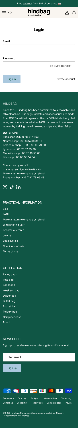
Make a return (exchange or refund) (24, 173)
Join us (7, 235)
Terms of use (10, 251)
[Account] (66, 13)
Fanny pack (10, 274)
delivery (27, 3)
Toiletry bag (10, 311)
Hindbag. (15, 413)
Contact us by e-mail (15, 165)
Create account (66, 78)
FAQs (6, 214)
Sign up (12, 367)
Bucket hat (9, 306)
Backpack (9, 284)
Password (9, 58)
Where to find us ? (13, 224)
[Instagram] (5, 187)
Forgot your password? (60, 66)
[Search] (12, 13)
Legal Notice (10, 240)
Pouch (6, 322)
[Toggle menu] (4, 13)
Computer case (12, 317)
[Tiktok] (12, 187)
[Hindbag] (39, 12)
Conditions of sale (13, 246)
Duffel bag (9, 301)
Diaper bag (9, 295)
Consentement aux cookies (16, 415)
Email (6, 41)
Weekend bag (11, 290)
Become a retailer (13, 229)
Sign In (12, 78)
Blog (5, 208)
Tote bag (8, 279)
